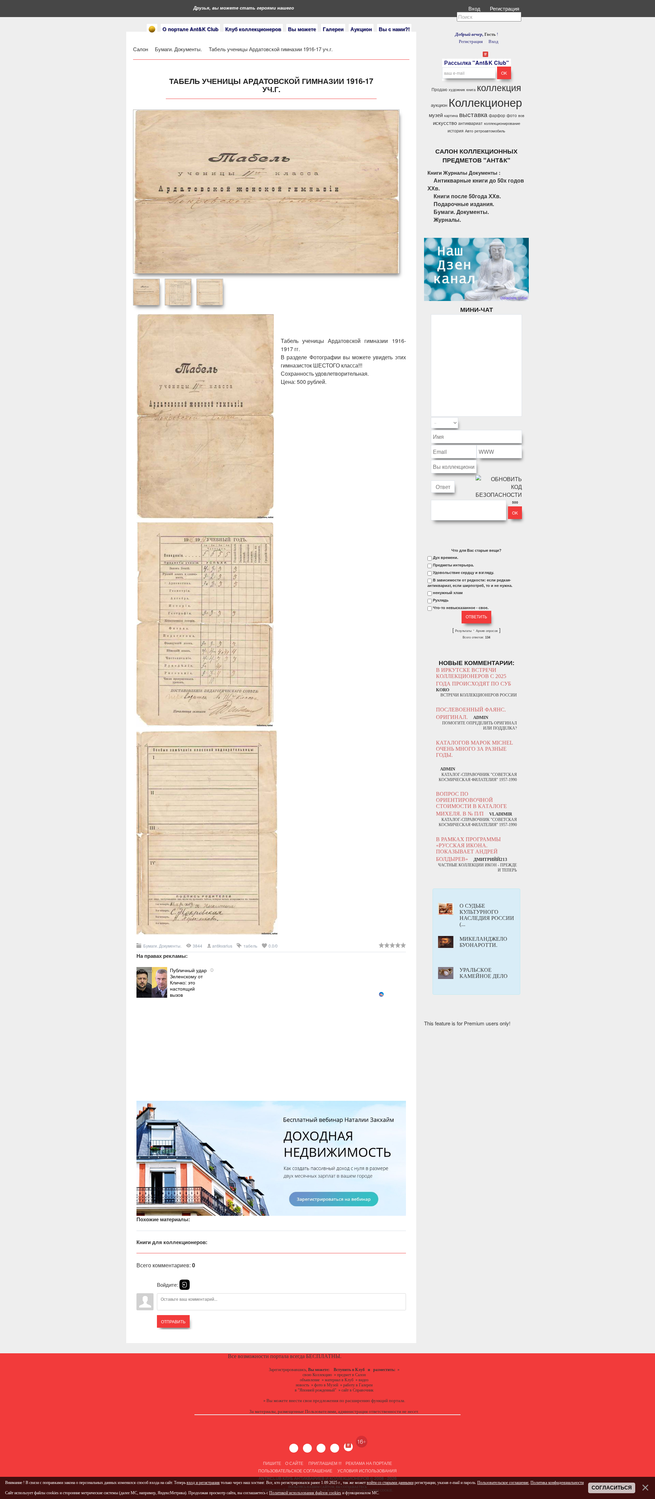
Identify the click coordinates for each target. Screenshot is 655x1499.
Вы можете (302, 29)
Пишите (272, 1463)
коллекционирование (502, 123)
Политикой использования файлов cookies (305, 1492)
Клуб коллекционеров (253, 29)
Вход (475, 8)
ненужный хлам (448, 593)
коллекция (499, 87)
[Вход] (184, 1285)
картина (451, 115)
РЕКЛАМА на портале (369, 1463)
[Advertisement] (271, 1045)
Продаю (439, 89)
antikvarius (222, 946)
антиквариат (470, 123)
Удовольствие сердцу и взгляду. (463, 573)
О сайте (294, 1463)
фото (512, 115)
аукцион (439, 105)
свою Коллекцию (317, 1374)
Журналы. (447, 220)
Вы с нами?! (394, 29)
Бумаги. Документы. (179, 49)
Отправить (173, 1321)
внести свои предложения (313, 1400)
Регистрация (505, 8)
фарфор (497, 115)
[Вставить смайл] (520, 423)
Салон (140, 49)
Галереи (333, 29)
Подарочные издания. (464, 204)
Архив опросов (487, 631)
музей (436, 114)
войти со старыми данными (390, 1482)
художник (457, 89)
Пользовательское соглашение (295, 1470)
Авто (469, 130)
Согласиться (612, 1487)
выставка (473, 114)
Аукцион (361, 29)
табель (250, 946)
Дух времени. (445, 558)
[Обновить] (513, 423)
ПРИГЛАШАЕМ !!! (325, 1463)
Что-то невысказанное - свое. (461, 608)
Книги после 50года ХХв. (467, 196)
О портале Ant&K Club (190, 29)
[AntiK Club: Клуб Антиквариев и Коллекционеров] (152, 29)
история (456, 130)
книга (471, 89)
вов (521, 115)
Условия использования (366, 1470)
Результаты (463, 631)
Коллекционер (485, 102)
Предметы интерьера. (453, 565)
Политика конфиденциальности (557, 1482)
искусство (445, 122)
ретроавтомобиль (490, 130)
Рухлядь (441, 600)
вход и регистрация (203, 1482)
